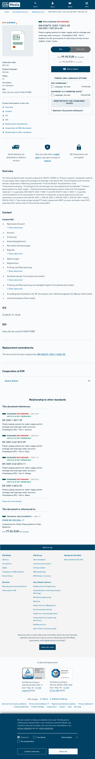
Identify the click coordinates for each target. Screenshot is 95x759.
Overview (9, 107)
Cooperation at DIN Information (18, 128)
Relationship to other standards (18, 132)
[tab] (47, 381)
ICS (6, 115)
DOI (6, 119)
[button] (52, 5)
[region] (47, 732)
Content (8, 111)
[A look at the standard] (16, 38)
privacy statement (24, 728)
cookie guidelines (46, 728)
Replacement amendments (16, 124)
